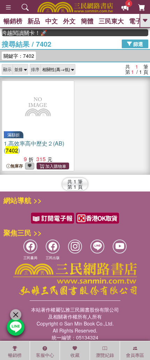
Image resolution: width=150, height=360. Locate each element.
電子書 (138, 20)
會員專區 (135, 355)
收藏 (75, 355)
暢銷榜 (12, 20)
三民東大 (111, 20)
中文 (51, 20)
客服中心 (45, 355)
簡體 (87, 20)
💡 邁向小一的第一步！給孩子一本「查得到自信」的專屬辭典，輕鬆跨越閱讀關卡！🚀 (23, 32)
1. (34, 146)
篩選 (137, 43)
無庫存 (16, 166)
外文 (69, 20)
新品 (34, 20)
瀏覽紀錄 (105, 355)
